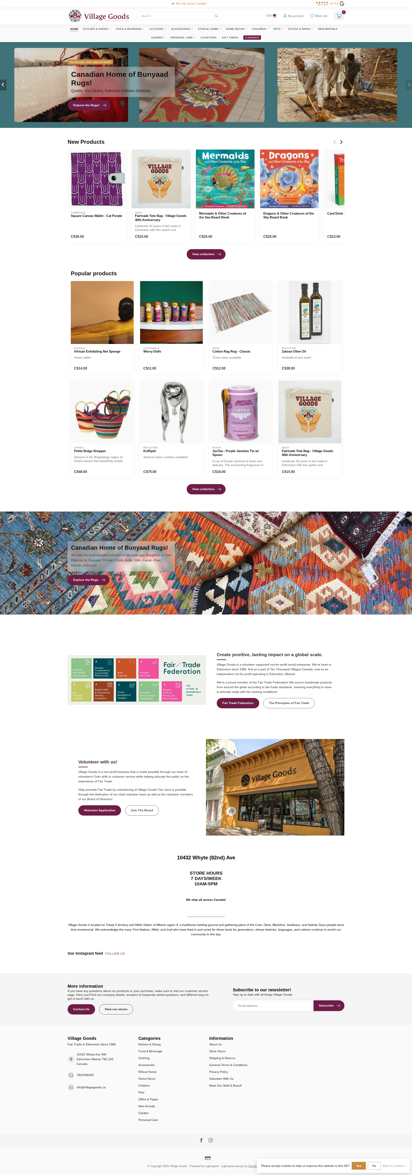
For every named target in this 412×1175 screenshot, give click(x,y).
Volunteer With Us (221, 1078)
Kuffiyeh (149, 451)
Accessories (180, 29)
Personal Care (181, 37)
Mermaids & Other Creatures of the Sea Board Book (222, 215)
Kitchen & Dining (95, 29)
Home (74, 29)
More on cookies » (394, 1165)
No (374, 1165)
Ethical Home (208, 29)
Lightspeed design (232, 1166)
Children (259, 29)
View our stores (116, 1009)
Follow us (115, 953)
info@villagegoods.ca (91, 1087)
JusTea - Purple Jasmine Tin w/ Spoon (235, 453)
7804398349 (85, 1075)
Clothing (156, 29)
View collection (203, 254)
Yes (358, 1165)
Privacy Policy (218, 1072)
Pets (277, 29)
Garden (157, 37)
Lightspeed (212, 1166)
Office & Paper (299, 29)
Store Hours (217, 1051)
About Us (215, 1044)
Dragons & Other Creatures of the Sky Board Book (288, 215)
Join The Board (142, 810)
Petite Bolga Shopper (90, 451)
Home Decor (235, 29)
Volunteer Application (99, 810)
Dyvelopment (256, 1166)
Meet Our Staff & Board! (225, 1085)
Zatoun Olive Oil (294, 351)
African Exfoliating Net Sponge (97, 351)
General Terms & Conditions (228, 1065)
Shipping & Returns (222, 1058)
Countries (209, 37)
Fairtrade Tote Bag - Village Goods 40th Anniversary (160, 217)
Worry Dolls (152, 351)
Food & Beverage (129, 29)
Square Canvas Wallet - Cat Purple (96, 216)
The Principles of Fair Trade (289, 703)
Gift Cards (230, 37)
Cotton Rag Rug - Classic (231, 351)
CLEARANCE (252, 37)
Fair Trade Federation (238, 703)
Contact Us (81, 1009)
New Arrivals (328, 29)
